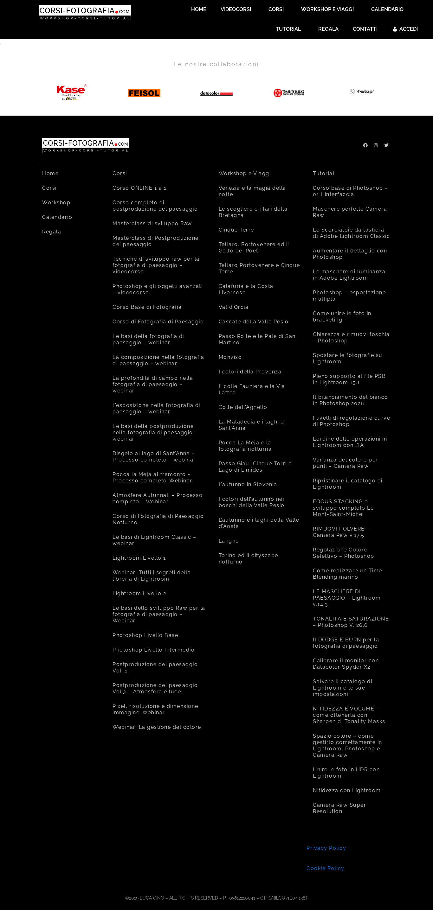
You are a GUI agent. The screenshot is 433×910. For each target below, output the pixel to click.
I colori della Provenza (250, 372)
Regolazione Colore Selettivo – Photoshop (343, 553)
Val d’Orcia (234, 307)
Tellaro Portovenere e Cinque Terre (259, 268)
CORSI (276, 9)
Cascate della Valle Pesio (254, 322)
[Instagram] (376, 145)
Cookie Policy (326, 868)
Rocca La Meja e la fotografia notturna (245, 446)
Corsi (49, 188)
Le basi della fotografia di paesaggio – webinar (148, 339)
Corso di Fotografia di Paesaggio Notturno (158, 519)
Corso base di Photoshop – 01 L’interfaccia (350, 191)
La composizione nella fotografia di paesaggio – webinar (158, 360)
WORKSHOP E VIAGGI (327, 9)
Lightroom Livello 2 (139, 593)
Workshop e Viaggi (245, 173)
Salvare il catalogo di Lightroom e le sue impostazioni (342, 687)
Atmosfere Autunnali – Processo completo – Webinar (158, 498)
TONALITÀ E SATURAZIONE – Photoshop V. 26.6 (351, 622)
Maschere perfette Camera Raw (350, 212)
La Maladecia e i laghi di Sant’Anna (252, 425)
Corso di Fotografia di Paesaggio (158, 322)
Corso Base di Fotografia (147, 307)
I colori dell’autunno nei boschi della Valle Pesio (252, 502)
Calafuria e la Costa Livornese (246, 289)
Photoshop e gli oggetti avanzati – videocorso (158, 289)
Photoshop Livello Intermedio (154, 650)
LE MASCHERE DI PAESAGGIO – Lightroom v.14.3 (347, 598)
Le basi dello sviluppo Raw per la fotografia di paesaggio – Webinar (159, 614)
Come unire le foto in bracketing (342, 316)
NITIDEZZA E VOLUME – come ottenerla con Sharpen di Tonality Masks (349, 715)
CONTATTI (365, 29)
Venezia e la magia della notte (252, 191)
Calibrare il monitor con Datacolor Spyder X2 (346, 664)
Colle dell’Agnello (243, 407)
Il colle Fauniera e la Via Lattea (252, 389)
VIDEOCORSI (236, 9)
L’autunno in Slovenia (248, 484)
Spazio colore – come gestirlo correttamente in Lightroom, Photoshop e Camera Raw (347, 745)
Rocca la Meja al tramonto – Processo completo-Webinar (152, 477)
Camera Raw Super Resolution (339, 808)
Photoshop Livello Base (145, 635)
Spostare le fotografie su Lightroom (348, 358)
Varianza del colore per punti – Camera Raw (345, 463)
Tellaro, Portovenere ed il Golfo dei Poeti (254, 247)
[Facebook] (365, 145)
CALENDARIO (387, 9)
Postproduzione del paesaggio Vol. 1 (155, 667)
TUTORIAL (288, 29)
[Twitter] (386, 145)
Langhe (229, 541)
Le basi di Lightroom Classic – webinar (154, 540)
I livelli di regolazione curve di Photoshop (351, 421)
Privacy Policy (326, 848)
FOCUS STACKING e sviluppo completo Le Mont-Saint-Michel (343, 508)
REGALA (328, 29)
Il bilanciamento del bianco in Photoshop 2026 (350, 400)
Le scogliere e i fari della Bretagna (253, 212)
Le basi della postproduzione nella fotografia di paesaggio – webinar (155, 432)
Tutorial (323, 173)
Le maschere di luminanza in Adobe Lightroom (349, 275)
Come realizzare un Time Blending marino (347, 574)
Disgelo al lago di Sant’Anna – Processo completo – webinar (154, 456)
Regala (51, 232)
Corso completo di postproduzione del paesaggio (155, 206)
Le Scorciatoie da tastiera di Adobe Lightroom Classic (351, 233)
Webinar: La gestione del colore (157, 727)
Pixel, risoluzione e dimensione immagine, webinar (155, 709)
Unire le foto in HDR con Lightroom (346, 773)
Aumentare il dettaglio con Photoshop (350, 254)
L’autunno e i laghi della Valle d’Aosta (259, 523)
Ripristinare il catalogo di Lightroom (348, 484)
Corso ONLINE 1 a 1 (139, 188)
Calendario (57, 217)
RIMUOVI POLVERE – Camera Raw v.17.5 (341, 532)
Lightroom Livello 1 (139, 558)
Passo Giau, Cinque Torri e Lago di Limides (255, 467)
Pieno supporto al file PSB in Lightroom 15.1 (349, 379)
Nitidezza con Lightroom (347, 790)
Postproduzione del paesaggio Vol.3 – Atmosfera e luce (155, 688)
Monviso (230, 357)
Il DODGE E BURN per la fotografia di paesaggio (346, 643)
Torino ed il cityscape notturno (248, 558)
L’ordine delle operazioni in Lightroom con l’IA (350, 442)
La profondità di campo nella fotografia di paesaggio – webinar (153, 384)
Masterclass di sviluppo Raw (152, 223)
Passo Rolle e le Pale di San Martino (257, 339)
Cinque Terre (236, 230)
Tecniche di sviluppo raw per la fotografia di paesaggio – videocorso (156, 265)
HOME (198, 9)
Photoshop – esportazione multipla (349, 296)
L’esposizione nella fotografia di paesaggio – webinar (156, 408)
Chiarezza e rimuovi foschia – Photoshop (351, 337)
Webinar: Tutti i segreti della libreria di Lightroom (152, 576)
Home (50, 173)
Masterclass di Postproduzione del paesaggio (156, 241)
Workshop (56, 203)
